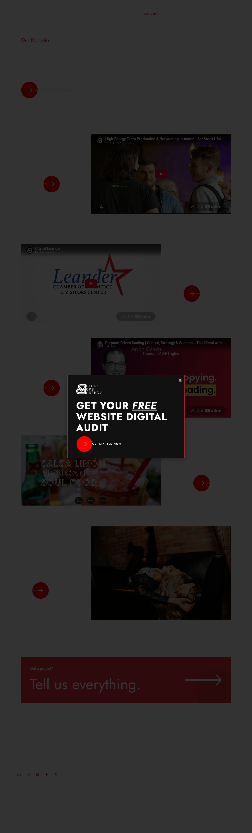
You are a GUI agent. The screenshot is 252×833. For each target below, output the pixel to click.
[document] (126, 416)
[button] (180, 380)
